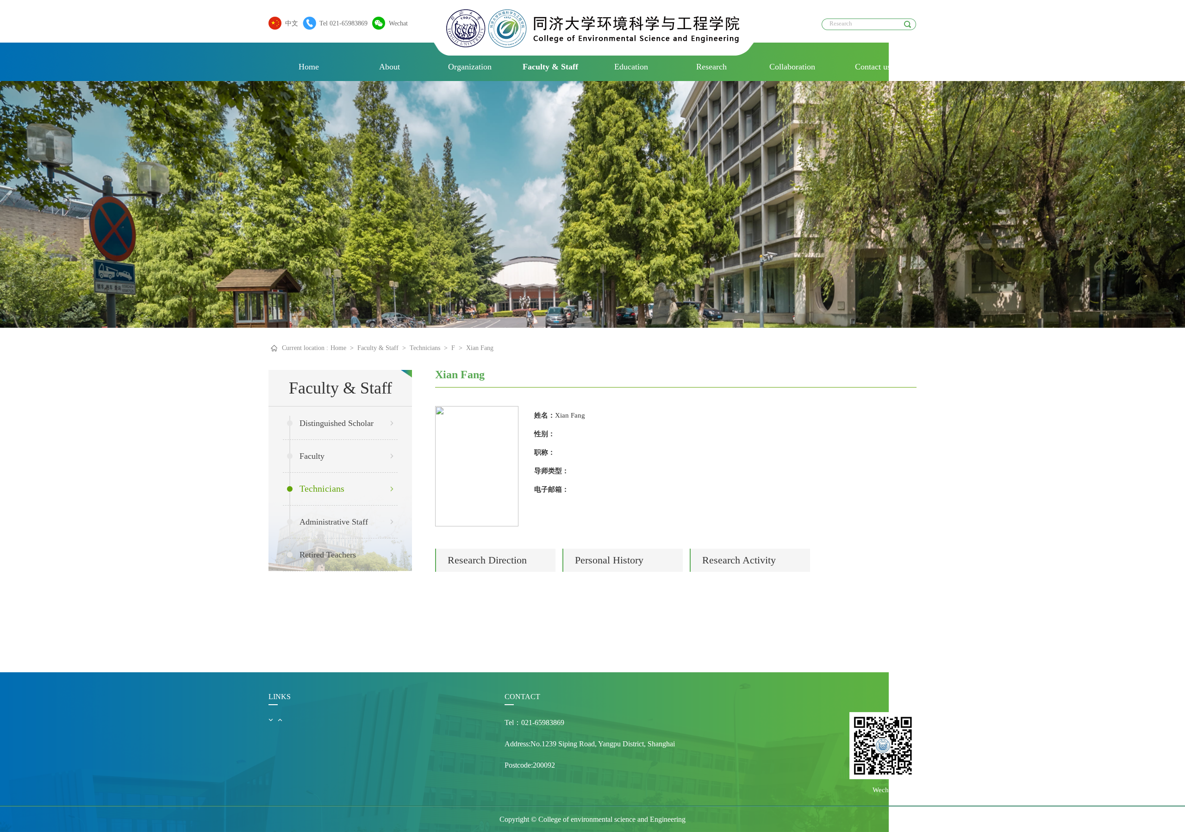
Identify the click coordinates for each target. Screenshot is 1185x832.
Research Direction (487, 560)
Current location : (305, 347)
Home (309, 66)
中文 (291, 23)
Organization (470, 66)
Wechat (398, 23)
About (389, 66)
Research (711, 66)
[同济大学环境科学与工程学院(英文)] (592, 45)
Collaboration (792, 66)
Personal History (609, 560)
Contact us (873, 66)
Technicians (425, 347)
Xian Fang (479, 347)
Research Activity (739, 560)
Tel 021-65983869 (343, 23)
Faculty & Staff (550, 66)
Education (631, 66)
